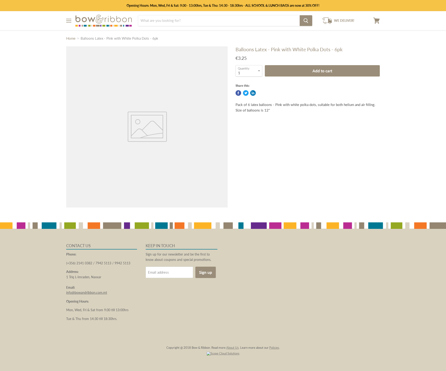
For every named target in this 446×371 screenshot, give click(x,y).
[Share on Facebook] (238, 93)
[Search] (306, 20)
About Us (232, 347)
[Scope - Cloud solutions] (223, 353)
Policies (274, 347)
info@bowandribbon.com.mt (86, 292)
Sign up (205, 272)
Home (70, 38)
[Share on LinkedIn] (253, 93)
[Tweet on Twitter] (246, 93)
